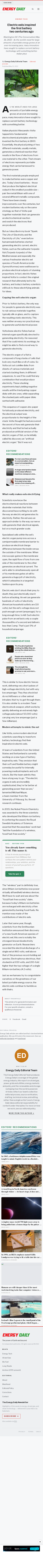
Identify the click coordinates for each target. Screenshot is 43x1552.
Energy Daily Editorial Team (16, 62)
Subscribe (8, 2)
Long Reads (7, 1366)
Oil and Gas (6, 1358)
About (4, 1380)
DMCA (38, 1431)
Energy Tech (7, 1354)
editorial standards (7, 1038)
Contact (5, 1397)
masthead (21, 1038)
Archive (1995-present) (11, 1370)
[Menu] (38, 9)
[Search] (33, 9)
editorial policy (29, 1109)
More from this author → (21, 1113)
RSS (15, 1421)
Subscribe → (11, 1416)
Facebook (16, 1019)
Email (24, 1019)
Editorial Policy (8, 1388)
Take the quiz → (14, 874)
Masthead (6, 1384)
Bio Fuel (5, 1362)
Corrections (6, 1392)
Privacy (22, 1431)
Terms (30, 1431)
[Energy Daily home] (14, 9)
